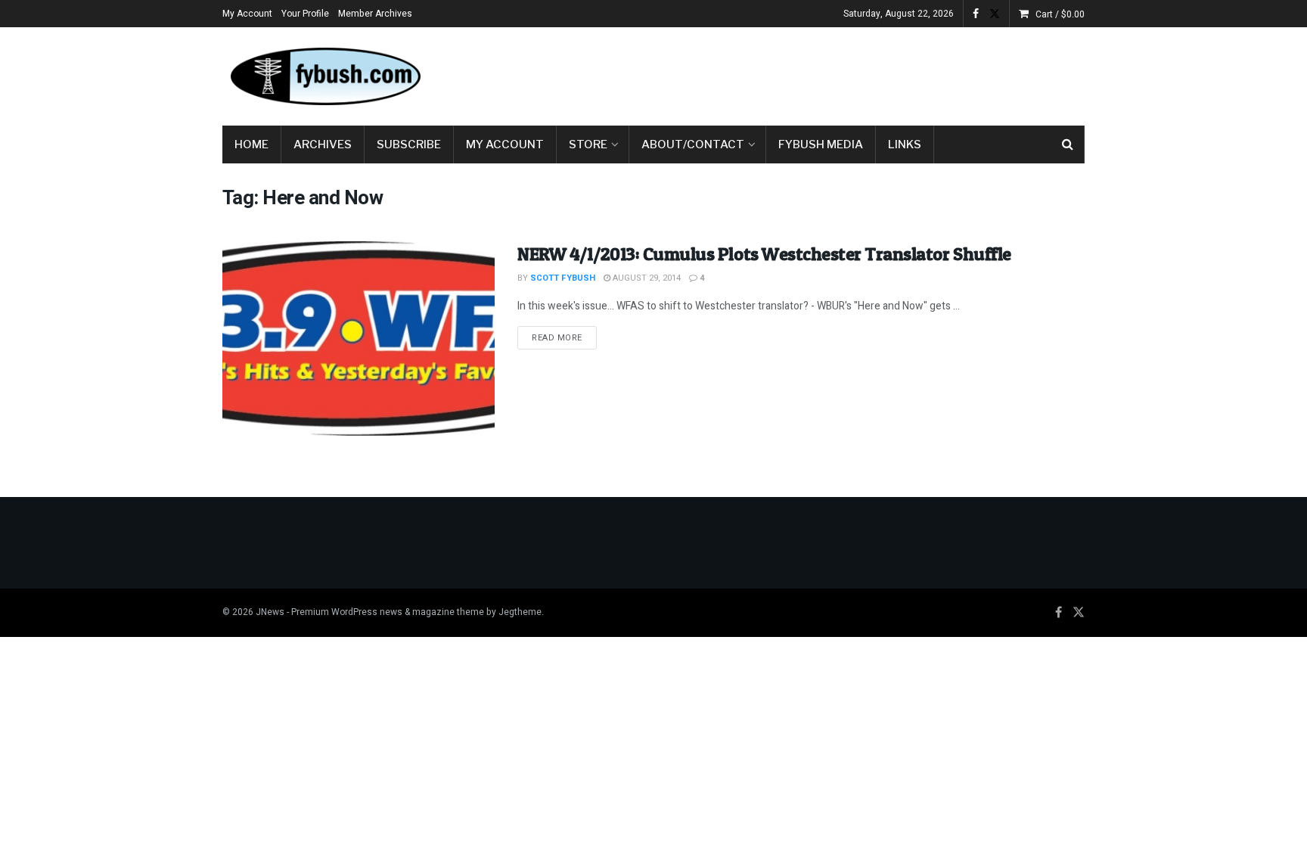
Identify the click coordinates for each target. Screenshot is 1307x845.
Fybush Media (820, 144)
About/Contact (692, 144)
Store (588, 144)
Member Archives (375, 13)
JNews (270, 612)
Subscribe (409, 144)
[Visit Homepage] (324, 76)
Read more (564, 337)
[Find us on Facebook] (976, 14)
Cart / (1060, 14)
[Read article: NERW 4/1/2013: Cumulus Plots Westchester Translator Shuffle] (358, 338)
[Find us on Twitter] (994, 14)
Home (251, 144)
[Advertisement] (809, 73)
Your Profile (305, 13)
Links (904, 144)
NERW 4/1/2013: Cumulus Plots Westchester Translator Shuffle (764, 254)
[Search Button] (1067, 144)
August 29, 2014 (645, 278)
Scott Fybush (562, 278)
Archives (322, 144)
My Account (247, 13)
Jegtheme (520, 612)
